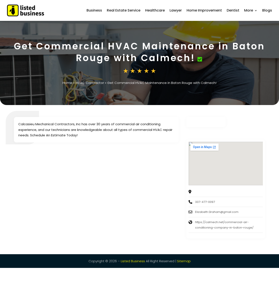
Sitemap (184, 261)
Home (67, 82)
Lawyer (176, 10)
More (248, 10)
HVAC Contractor (90, 82)
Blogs (267, 10)
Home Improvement (204, 10)
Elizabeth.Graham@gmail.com (216, 212)
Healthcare (155, 10)
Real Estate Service (123, 10)
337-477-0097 (205, 202)
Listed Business (133, 261)
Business (94, 10)
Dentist (233, 10)
